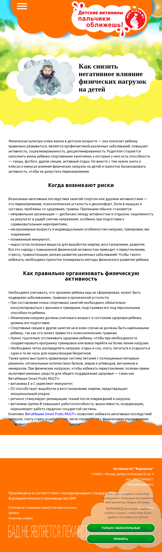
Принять (121, 539)
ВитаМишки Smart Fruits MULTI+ (50, 414)
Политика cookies (20, 518)
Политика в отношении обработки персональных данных (42, 510)
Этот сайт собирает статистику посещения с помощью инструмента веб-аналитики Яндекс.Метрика (127, 498)
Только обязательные (120, 528)
